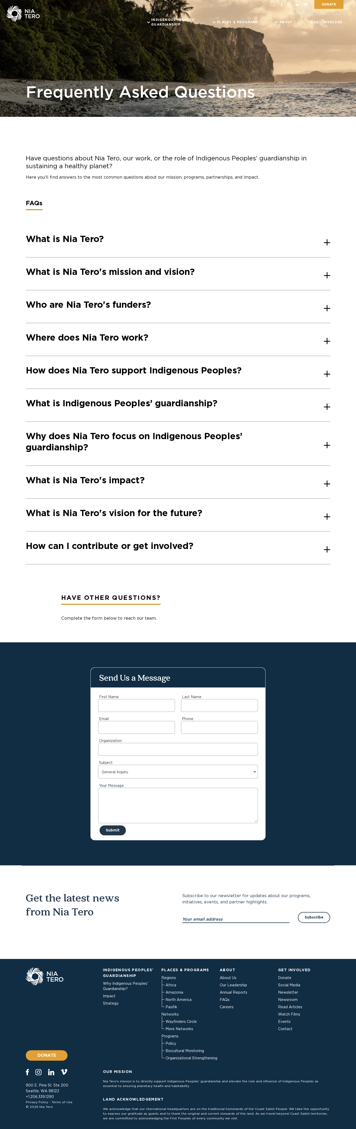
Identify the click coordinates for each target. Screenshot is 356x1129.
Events (284, 1021)
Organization (110, 741)
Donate (329, 4)
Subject (106, 762)
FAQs (225, 1000)
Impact (109, 996)
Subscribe (314, 917)
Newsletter (288, 992)
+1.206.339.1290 (40, 1097)
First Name (109, 697)
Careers (227, 1007)
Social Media (289, 985)
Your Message (111, 785)
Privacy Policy (37, 1102)
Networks (170, 1014)
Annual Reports (233, 992)
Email (104, 719)
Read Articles (290, 1007)
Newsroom (288, 1000)
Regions (168, 978)
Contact (285, 1029)
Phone (187, 719)
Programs (170, 1036)
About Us (228, 978)
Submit (113, 830)
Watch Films (289, 1014)
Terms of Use (62, 1102)
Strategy (111, 1003)
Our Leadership (233, 985)
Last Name (191, 697)
